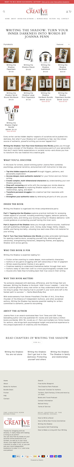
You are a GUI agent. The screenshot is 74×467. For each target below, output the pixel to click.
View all (37, 342)
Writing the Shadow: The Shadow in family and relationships (60, 354)
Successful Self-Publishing (48, 427)
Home (7, 19)
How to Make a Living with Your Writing (52, 430)
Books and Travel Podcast (47, 397)
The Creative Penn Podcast (48, 386)
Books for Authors (26, 19)
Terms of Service (44, 406)
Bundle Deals (42, 19)
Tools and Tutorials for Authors (49, 390)
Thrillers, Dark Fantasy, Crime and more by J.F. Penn (53, 393)
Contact (65, 19)
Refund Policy (43, 403)
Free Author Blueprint (46, 383)
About (13, 19)
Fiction (52, 19)
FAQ (58, 19)
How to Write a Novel (46, 418)
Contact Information (45, 400)
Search (40, 380)
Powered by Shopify (37, 460)
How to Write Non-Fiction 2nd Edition (51, 421)
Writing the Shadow (45, 424)
